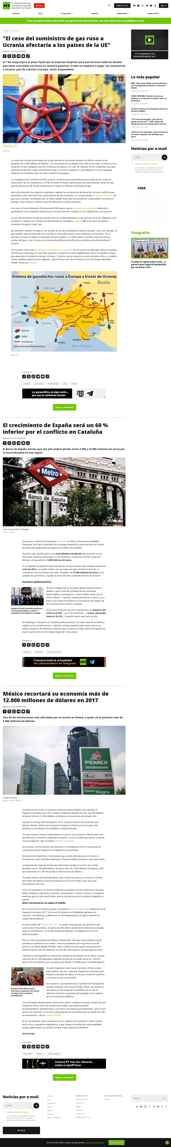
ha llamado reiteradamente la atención (54, 249)
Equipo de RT (153, 13)
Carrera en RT (80, 1113)
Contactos (79, 1103)
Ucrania (27, 383)
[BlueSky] (151, 5)
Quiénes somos (81, 1099)
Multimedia (122, 13)
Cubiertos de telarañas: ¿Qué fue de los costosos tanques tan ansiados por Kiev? (149, 134)
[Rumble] (138, 5)
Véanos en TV (122, 5)
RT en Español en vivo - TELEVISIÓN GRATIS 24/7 (144, 55)
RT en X (21, 1130)
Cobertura (79, 1110)
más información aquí (95, 1142)
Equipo (78, 1106)
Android (107, 1099)
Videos (49, 1107)
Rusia (74, 383)
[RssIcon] (166, 1106)
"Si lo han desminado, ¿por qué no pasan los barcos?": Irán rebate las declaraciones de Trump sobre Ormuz (148, 121)
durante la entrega (64, 840)
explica (77, 221)
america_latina (53, 1054)
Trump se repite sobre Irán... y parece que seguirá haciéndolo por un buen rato (148, 264)
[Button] (109, 5)
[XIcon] (142, 5)
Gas (65, 383)
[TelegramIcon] (147, 5)
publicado (61, 541)
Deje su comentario (64, 407)
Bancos (27, 652)
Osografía (140, 232)
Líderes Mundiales (54, 1117)
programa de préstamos (85, 208)
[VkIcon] (134, 5)
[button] (64, 108)
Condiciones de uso (82, 1117)
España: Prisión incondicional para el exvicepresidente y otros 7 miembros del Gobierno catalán (26, 610)
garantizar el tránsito (102, 195)
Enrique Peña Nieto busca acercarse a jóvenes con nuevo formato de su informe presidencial (25, 992)
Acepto (146, 164)
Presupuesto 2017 (50, 924)
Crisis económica (54, 652)
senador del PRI (53, 1015)
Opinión (94, 13)
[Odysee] (145, 1106)
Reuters (33, 262)
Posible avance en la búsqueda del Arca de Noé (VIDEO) (149, 110)
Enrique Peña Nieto (79, 909)
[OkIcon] (155, 5)
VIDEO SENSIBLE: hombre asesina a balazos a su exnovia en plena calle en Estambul (148, 98)
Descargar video (10, 146)
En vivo (39, 5)
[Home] (6, 5)
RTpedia (50, 1114)
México (40, 1054)
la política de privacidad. (148, 164)
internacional (53, 383)
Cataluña (38, 652)
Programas (66, 13)
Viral (40, 13)
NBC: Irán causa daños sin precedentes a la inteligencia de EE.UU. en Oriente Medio (149, 85)
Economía (39, 383)
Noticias (16, 13)
